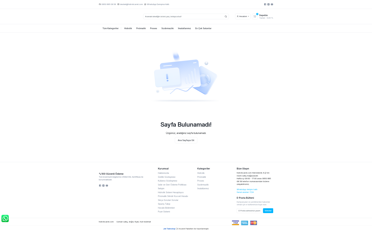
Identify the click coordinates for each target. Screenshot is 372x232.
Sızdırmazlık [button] (167, 28)
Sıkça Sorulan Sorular (168, 200)
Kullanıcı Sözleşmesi (167, 180)
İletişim (161, 188)
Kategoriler (203, 168)
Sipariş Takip (164, 204)
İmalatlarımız (203, 188)
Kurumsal (163, 168)
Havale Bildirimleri (166, 208)
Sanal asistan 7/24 (245, 192)
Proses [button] (153, 28)
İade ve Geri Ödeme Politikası (172, 184)
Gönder (268, 210)
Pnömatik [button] (141, 28)
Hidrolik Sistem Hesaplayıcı (171, 192)
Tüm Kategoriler (111, 28)
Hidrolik (201, 173)
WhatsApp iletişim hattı (247, 189)
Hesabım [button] (243, 16)
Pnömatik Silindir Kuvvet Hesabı (173, 196)
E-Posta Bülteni (245, 197)
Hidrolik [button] (128, 28)
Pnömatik (201, 177)
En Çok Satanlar (203, 28)
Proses (200, 180)
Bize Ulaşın (243, 168)
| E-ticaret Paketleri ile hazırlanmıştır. (186, 228)
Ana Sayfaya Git (186, 140)
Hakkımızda (163, 173)
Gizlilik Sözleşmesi (166, 177)
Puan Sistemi (164, 211)
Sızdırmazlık (203, 184)
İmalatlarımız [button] (184, 28)
